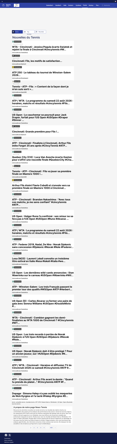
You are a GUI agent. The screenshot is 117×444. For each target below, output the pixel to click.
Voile (64, 5)
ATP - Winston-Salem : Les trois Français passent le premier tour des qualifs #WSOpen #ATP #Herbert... (42, 288)
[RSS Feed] (2, 1)
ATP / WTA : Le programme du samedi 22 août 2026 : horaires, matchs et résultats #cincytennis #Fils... (42, 102)
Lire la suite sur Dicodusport (20, 78)
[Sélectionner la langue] (114, 1)
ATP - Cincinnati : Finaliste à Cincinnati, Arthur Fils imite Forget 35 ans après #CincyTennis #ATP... (41, 144)
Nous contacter (8, 440)
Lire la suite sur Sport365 (19, 92)
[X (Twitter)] (9, 435)
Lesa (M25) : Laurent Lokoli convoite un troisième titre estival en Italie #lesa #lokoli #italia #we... (40, 260)
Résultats (41, 32)
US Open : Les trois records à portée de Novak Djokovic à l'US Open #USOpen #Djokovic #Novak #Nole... (40, 337)
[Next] (55, 427)
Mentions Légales (8, 442)
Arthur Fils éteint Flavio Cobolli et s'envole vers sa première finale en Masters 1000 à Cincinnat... (41, 186)
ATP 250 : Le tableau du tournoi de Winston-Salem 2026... (41, 74)
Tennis (85, 5)
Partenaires (7, 438)
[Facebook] (6, 435)
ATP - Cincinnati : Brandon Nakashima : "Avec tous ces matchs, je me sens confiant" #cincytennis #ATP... (41, 202)
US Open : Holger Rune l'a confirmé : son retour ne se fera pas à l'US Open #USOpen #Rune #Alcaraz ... (42, 217)
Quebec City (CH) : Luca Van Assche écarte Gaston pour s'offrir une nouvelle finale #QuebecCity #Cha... (42, 158)
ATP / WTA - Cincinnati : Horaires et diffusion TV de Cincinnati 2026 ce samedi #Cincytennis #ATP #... (42, 366)
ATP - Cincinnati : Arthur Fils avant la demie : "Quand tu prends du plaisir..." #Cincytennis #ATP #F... (42, 380)
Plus (97, 5)
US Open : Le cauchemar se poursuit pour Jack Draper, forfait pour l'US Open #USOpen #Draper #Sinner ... (40, 117)
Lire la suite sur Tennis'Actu (20, 52)
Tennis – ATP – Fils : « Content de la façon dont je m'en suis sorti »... (40, 88)
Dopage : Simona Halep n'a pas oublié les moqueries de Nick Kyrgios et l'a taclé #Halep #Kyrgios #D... (42, 394)
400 (51, 427)
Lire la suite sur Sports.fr (19, 64)
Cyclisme (78, 5)
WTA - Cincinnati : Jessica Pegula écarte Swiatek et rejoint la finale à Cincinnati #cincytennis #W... (42, 48)
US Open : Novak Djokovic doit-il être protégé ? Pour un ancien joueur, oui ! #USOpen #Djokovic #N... (42, 352)
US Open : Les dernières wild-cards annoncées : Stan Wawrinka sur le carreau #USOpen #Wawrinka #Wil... (43, 274)
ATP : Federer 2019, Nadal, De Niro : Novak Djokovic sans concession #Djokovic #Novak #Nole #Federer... (42, 245)
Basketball (49, 5)
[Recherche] (102, 5)
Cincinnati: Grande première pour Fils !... (35, 131)
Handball (58, 5)
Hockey (91, 5)
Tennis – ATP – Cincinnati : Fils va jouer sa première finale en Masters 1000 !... (41, 172)
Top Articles (29, 32)
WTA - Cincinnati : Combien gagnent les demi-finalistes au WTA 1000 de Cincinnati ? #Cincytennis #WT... (43, 320)
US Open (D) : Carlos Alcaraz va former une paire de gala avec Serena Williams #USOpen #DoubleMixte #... (42, 303)
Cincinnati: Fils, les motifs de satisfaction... (37, 60)
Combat (70, 5)
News (17, 32)
